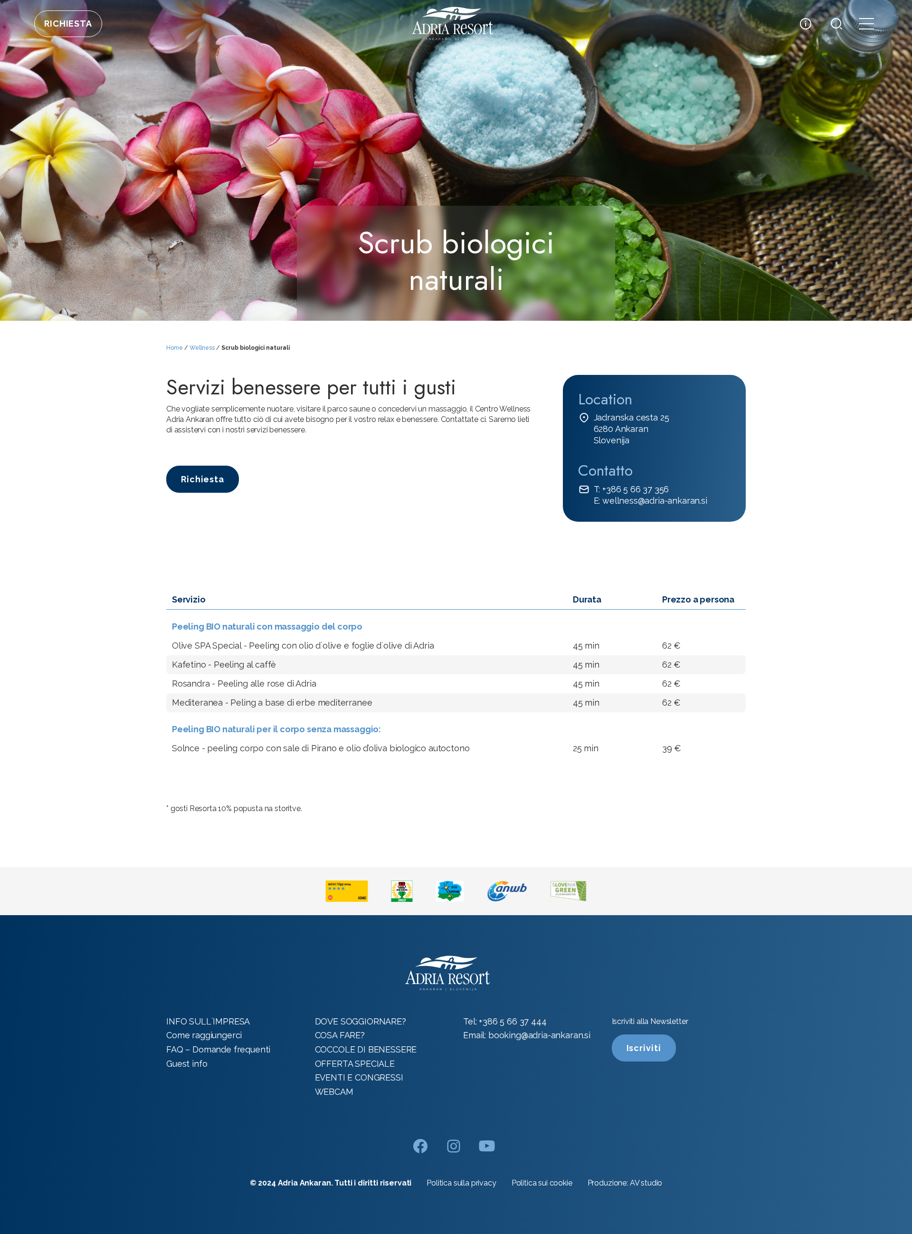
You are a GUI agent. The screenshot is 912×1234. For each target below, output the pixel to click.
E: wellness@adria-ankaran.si (650, 501)
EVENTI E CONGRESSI (359, 1077)
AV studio (646, 1182)
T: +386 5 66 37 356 (631, 489)
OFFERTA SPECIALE (355, 1064)
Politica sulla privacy (461, 1182)
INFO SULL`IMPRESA (208, 1021)
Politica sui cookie (542, 1182)
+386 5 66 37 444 (512, 1021)
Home (174, 347)
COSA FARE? (340, 1035)
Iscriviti (644, 1048)
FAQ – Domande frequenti (218, 1049)
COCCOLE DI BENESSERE (366, 1049)
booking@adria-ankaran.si (539, 1035)
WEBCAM (334, 1092)
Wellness (202, 347)
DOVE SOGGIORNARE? (360, 1021)
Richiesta (68, 24)
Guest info (186, 1064)
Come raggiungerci (204, 1035)
